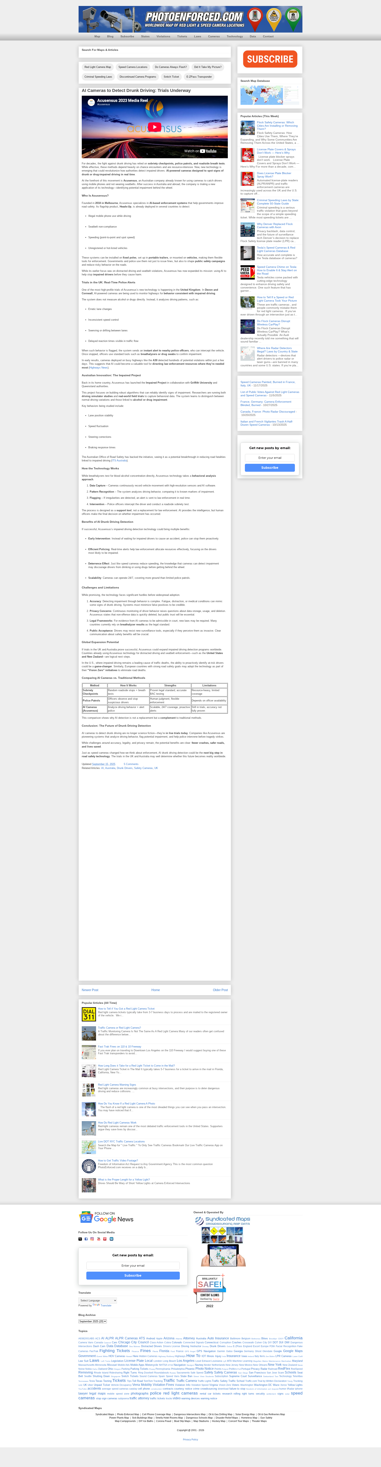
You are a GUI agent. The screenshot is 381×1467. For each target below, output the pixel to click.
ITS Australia (119, 460)
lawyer (83, 1393)
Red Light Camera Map (98, 67)
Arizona (169, 1338)
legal (92, 1393)
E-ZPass (237, 1346)
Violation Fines (163, 1384)
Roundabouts (161, 1372)
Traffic (169, 1380)
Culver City (261, 1342)
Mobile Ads (124, 1365)
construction (156, 1389)
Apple (159, 1338)
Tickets (182, 36)
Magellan (257, 1361)
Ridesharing (116, 1372)
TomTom (148, 1381)
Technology (235, 36)
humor (282, 1388)
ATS (142, 1338)
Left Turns (105, 1361)
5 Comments (131, 764)
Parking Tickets (139, 1368)
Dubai (229, 1346)
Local (149, 1360)
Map (97, 36)
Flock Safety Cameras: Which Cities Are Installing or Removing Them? (277, 126)
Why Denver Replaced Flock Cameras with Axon (275, 225)
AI (102, 768)
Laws (197, 36)
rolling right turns (244, 1393)
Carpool (107, 1343)
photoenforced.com (210, 1290)
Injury (218, 1356)
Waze (276, 1384)
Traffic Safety (220, 1380)
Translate (106, 1305)
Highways (180, 1356)
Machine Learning (242, 1361)
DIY (270, 1342)
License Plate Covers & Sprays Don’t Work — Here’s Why (276, 151)
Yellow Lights (295, 1384)
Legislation (117, 1360)
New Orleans (260, 1365)
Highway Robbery (166, 1356)
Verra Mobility (142, 1384)
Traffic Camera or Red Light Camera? (119, 1027)
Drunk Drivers (125, 768)
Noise (81, 1369)
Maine (265, 1361)
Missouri (112, 1364)
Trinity (290, 1381)
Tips (129, 1381)
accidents (94, 1388)
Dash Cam (99, 1346)
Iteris (262, 1356)
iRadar (290, 1388)
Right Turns (130, 1372)
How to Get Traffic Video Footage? (118, 1160)
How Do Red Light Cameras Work (117, 1122)
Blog (110, 36)
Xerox (283, 1385)
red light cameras (180, 1393)
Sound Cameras (149, 1376)
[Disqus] (155, 825)
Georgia (238, 1351)
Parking (125, 1369)
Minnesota (100, 1365)
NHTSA (163, 1365)
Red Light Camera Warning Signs (117, 1084)
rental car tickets (210, 1393)
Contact (268, 36)
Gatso (229, 1351)
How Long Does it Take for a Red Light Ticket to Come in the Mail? (136, 1065)
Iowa (244, 1356)
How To (193, 1355)
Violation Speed (200, 1385)
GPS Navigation (206, 1351)
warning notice (209, 1398)
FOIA (272, 1346)
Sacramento (183, 1372)
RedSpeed (297, 1369)
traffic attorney (139, 1398)
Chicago (124, 1342)
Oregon (117, 1369)
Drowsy (205, 1346)
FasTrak (93, 1351)
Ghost (258, 1351)
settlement (271, 1394)
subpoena (123, 1398)
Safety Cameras (143, 768)
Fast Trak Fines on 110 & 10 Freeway (119, 1046)
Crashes (236, 1342)
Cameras (214, 36)
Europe (265, 1346)
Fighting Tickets (114, 1350)
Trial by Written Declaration (272, 1381)
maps (102, 1393)
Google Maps (293, 1351)
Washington (246, 1385)
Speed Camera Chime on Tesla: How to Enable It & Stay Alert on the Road (277, 270)
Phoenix (190, 1368)
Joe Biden (270, 1356)
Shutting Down (101, 1376)
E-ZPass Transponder (199, 76)
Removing (85, 1372)
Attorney (189, 1338)
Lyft (224, 1361)
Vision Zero (225, 1385)
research (227, 1393)
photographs (139, 1393)
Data (253, 36)
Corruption (225, 1342)
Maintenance (275, 1361)
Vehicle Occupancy (121, 1385)
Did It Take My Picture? (207, 67)
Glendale (267, 1351)
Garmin (221, 1351)
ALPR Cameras (126, 1338)
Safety (208, 1372)
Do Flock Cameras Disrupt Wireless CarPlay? (273, 322)
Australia (110, 768)
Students (209, 1376)
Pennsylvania (163, 1369)
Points (218, 1369)
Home (155, 990)
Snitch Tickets (130, 1376)
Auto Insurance (218, 1338)
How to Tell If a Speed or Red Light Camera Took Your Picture (277, 299)
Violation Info (182, 1384)
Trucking (298, 1381)
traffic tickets (157, 1398)
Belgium (245, 1338)
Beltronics (255, 1339)
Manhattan (286, 1361)
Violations (163, 36)
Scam (281, 1372)
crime (196, 1388)
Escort (256, 1346)
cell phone (144, 1388)
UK (156, 768)
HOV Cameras (117, 1356)
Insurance (234, 1356)
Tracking (158, 1381)
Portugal (245, 1369)
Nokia (88, 1369)
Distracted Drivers (151, 1346)
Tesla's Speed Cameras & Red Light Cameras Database (276, 249)
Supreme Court (238, 1376)
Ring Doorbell (145, 1372)
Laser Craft (297, 1356)
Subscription (221, 1376)
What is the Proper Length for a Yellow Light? (124, 1179)
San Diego (243, 1373)
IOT (204, 1356)
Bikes (264, 1338)
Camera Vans (85, 1342)
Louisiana (216, 1361)
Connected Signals (193, 1342)
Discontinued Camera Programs (138, 76)
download (223, 1388)
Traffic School (236, 1380)
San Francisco (257, 1372)
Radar (264, 1368)
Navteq (199, 1364)
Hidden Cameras (148, 1356)
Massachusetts (86, 1365)
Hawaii (129, 1356)
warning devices (190, 1398)
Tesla (92, 1381)
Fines (145, 1350)
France (180, 1351)
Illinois (210, 1356)
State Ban (186, 1376)
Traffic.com (251, 1381)
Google (278, 1351)
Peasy (152, 1369)
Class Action (156, 1342)
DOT (275, 1342)
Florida (164, 1351)
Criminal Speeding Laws (98, 76)
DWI (287, 1342)
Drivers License (171, 1346)
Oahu (94, 1369)
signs (280, 1393)
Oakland (102, 1369)
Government (87, 1356)
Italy (257, 1356)
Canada (98, 1342)
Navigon (190, 1365)
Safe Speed (196, 1372)
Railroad (272, 1369)
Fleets (155, 1351)
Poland (225, 1369)
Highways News (98, 367)
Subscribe (127, 36)
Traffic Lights (204, 1381)
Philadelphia (178, 1369)
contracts (168, 1388)
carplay (133, 1388)
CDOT (281, 1339)
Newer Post (90, 990)
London (158, 1361)
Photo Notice (204, 1368)
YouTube (82, 1389)
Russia (173, 1373)
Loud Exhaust (203, 1361)
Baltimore (235, 1338)
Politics (233, 1369)
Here (135, 1356)
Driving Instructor (191, 1346)
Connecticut (211, 1342)
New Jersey (232, 1365)
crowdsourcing (208, 1388)
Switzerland (268, 1376)
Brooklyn (273, 1339)
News (300, 1365)
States (145, 36)
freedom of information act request (262, 1389)
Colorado (177, 1342)
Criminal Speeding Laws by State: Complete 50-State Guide (278, 202)
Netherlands (218, 1365)
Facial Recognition (286, 1346)
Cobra (167, 1342)
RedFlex (284, 1368)
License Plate (134, 1360)
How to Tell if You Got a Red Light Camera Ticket (126, 1008)
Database (121, 1346)
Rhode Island (101, 1372)
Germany (249, 1351)
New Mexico (245, 1365)
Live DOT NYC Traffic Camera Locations (121, 1141)
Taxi (276, 1376)
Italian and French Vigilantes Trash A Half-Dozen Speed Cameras (267, 423)
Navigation (180, 1364)
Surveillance (255, 1376)
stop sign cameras (106, 1398)
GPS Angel (190, 1351)
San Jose (272, 1372)
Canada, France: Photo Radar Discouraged (268, 411)
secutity (260, 1393)
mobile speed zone (118, 1393)
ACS (97, 1338)
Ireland (251, 1356)
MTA (229, 1361)
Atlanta (179, 1339)
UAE (80, 1385)
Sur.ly (216, 1298)
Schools (290, 1372)
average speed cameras (115, 1388)
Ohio (110, 1368)
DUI (281, 1342)
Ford (173, 1351)
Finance (135, 1351)
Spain (162, 1376)
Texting (107, 1380)
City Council (140, 1342)
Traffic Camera (186, 1380)
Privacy (255, 1368)
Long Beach (169, 1361)
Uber (90, 1385)
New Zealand (290, 1365)
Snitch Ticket (171, 76)
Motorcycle (151, 1364)
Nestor (207, 1365)
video (177, 1398)
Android (150, 1338)
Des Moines (134, 1346)
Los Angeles (185, 1360)
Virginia (213, 1384)
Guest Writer (102, 1356)
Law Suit (83, 1360)
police (155, 1393)
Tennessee (83, 1381)
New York (275, 1364)
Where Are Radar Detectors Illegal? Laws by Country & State (277, 349)
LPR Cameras (283, 1356)
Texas (98, 1380)
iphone (299, 1388)
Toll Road (137, 1380)
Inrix (224, 1356)
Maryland (297, 1360)
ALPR (109, 1338)
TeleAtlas (298, 1376)
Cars (114, 1342)
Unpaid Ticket (102, 1384)
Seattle (88, 1376)
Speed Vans (172, 1376)
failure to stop (237, 1388)
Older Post (220, 990)
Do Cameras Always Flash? (171, 67)
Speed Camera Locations (132, 67)
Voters (235, 1384)
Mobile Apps (137, 1364)
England (247, 1346)
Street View (198, 1376)
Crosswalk (248, 1342)
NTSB (170, 1365)
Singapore (115, 1376)
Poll (239, 1369)
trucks (169, 1398)
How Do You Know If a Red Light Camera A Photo (126, 1103)
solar (287, 1394)
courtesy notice (183, 1388)
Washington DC (263, 1384)
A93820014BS (86, 1338)
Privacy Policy (190, 1439)
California (294, 1338)
